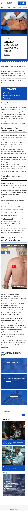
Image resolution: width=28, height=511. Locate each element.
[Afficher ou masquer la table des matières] (21, 89)
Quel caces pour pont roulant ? (14, 395)
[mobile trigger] (2, 3)
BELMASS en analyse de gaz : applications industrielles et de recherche (11, 468)
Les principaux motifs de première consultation (12, 97)
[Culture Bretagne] (10, 3)
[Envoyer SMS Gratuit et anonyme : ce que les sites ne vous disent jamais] (13, 430)
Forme (7, 54)
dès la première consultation (18, 171)
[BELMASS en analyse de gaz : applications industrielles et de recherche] (13, 455)
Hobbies (8, 481)
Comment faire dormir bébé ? (14, 362)
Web (5, 441)
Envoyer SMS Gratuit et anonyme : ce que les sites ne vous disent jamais (13, 443)
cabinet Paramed (8, 219)
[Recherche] (20, 3)
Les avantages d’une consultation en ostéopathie (12, 93)
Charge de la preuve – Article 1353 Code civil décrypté (13, 486)
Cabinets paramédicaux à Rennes (12, 95)
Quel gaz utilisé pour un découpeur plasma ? (14, 379)
